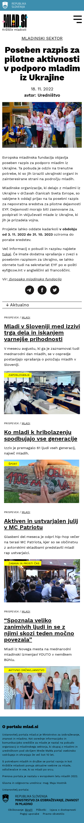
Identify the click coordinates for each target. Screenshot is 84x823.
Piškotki (41, 809)
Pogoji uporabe (29, 813)
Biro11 (28, 809)
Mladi (26, 317)
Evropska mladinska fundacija (35, 279)
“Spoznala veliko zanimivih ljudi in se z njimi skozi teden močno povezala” (39, 630)
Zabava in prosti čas (24, 563)
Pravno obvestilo (53, 813)
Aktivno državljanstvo (26, 670)
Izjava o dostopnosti (63, 809)
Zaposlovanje (19, 375)
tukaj (6, 254)
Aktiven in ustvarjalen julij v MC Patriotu (41, 524)
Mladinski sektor (42, 38)
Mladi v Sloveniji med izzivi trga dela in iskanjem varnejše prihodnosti (42, 332)
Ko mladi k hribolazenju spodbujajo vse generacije (40, 435)
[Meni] (77, 19)
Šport (13, 463)
